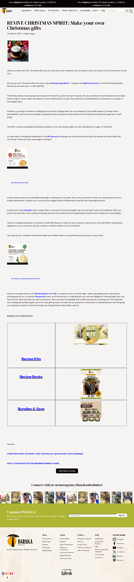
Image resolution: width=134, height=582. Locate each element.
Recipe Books (31, 376)
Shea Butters (47, 539)
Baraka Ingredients (60, 83)
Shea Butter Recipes (99, 543)
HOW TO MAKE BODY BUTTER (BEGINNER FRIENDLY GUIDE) (33, 463)
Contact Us (99, 558)
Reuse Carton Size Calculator (101, 551)
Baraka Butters (42, 293)
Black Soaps (46, 542)
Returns (80, 542)
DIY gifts (28, 210)
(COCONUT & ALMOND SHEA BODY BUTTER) (25, 279)
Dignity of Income (91, 83)
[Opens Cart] (130, 10)
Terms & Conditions (84, 547)
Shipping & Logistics (84, 539)
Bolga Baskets (47, 550)
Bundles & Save (31, 408)
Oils (55, 293)
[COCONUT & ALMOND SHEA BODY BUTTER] (17, 264)
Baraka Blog (99, 539)
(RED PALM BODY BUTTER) (19, 183)
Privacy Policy (82, 544)
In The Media (99, 555)
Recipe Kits (41, 296)
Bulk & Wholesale (83, 550)
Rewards (63, 542)
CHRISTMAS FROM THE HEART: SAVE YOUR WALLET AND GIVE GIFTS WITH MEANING (45, 454)
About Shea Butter (66, 544)
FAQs (96, 547)
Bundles (45, 544)
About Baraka (64, 539)
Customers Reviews (67, 552)
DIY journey (52, 136)
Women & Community (64, 549)
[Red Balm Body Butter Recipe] (17, 168)
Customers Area (65, 558)
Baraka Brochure (65, 555)
